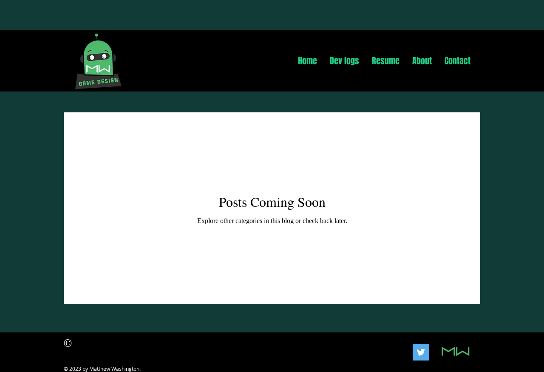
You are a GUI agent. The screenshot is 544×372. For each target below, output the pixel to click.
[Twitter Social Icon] (421, 352)
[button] (344, 60)
